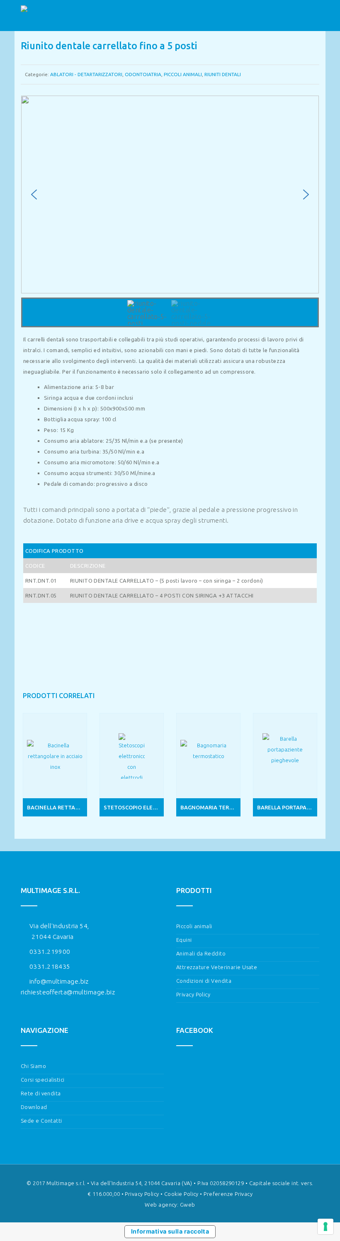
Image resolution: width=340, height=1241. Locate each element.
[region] (170, 212)
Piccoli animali (183, 74)
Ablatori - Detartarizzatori (86, 74)
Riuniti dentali (222, 74)
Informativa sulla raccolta (170, 1231)
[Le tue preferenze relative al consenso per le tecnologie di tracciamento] (325, 1226)
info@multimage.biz (59, 981)
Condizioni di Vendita (203, 981)
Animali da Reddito (201, 953)
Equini (184, 940)
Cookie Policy (181, 1194)
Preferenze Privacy (228, 1194)
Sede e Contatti (41, 1120)
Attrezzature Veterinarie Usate (216, 967)
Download (34, 1107)
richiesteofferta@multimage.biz (68, 992)
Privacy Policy (193, 994)
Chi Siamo (33, 1066)
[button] (34, 194)
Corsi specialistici (42, 1080)
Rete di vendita (41, 1093)
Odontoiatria (143, 74)
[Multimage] (38, 15)
